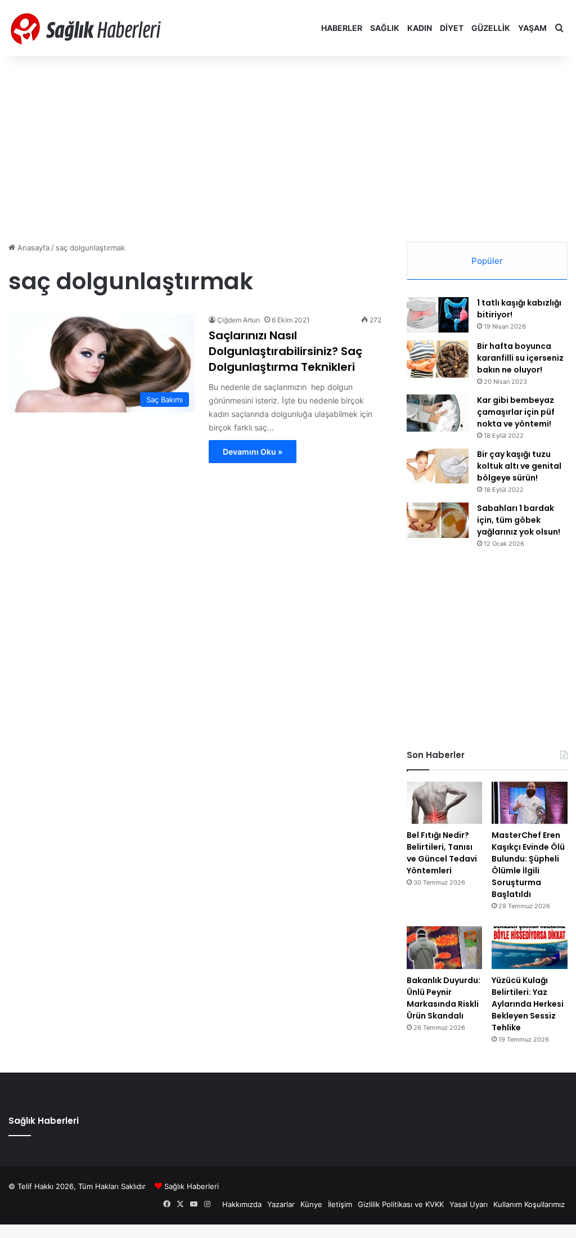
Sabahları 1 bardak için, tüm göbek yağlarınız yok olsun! (518, 520)
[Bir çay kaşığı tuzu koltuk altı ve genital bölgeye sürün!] (438, 465)
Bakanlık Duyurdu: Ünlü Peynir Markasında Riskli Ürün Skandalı (443, 998)
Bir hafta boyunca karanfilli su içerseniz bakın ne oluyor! (520, 357)
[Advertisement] (288, 146)
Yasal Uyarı (468, 1204)
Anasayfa (32, 247)
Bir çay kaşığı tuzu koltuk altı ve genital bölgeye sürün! (519, 465)
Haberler (341, 28)
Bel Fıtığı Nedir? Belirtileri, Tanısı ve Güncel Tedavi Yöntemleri (442, 852)
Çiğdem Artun (238, 320)
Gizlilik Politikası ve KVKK (401, 1204)
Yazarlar (281, 1204)
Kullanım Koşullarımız (529, 1204)
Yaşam (532, 28)
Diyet (452, 28)
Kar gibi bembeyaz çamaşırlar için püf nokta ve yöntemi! (516, 411)
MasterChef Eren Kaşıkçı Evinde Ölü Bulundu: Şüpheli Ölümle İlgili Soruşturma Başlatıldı (528, 864)
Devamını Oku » (252, 451)
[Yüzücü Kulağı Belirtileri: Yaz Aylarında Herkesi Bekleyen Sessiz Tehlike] (530, 947)
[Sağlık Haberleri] (87, 28)
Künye (311, 1204)
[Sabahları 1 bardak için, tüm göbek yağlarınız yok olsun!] (438, 520)
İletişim (340, 1204)
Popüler (487, 260)
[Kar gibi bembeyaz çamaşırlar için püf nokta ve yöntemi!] (438, 413)
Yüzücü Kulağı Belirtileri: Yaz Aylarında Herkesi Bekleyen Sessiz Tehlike (528, 1004)
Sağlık (384, 28)
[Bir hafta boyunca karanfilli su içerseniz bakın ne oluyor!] (438, 359)
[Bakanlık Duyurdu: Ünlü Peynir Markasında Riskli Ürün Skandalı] (445, 947)
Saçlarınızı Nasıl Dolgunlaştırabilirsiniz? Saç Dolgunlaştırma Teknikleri (285, 351)
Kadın (419, 28)
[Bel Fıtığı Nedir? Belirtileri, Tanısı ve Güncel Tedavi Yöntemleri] (445, 803)
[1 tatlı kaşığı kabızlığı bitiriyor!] (438, 315)
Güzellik (490, 28)
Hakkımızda (242, 1204)
